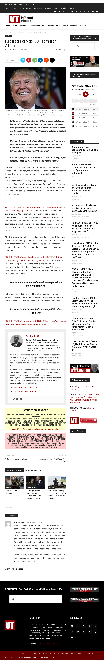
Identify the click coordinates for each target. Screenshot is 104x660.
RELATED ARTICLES (14, 470)
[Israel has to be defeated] (14, 482)
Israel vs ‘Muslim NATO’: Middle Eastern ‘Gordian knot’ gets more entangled (84, 168)
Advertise (63, 8)
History (23, 26)
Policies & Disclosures (32, 429)
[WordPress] (93, 11)
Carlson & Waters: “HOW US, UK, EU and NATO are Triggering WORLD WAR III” (84, 345)
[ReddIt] (46, 60)
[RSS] (76, 11)
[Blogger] (55, 11)
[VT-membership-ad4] (84, 66)
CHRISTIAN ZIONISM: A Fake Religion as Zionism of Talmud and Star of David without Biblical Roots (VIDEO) (84, 324)
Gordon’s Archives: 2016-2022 (25, 391)
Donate (28, 8)
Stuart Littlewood (89, 400)
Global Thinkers (78, 431)
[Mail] (63, 11)
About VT (8, 8)
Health (15, 26)
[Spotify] (80, 11)
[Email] (52, 60)
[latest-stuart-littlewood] (84, 372)
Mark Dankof (75, 400)
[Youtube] (97, 11)
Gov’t (8, 26)
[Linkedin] (40, 60)
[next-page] (10, 506)
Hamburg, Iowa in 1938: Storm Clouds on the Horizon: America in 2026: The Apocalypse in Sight (85, 302)
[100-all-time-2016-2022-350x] (84, 602)
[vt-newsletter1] (84, 423)
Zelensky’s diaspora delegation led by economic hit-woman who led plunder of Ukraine (34, 496)
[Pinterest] (28, 60)
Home (7, 32)
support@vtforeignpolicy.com (51, 643)
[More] (58, 60)
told (19, 187)
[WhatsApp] (34, 60)
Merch (56, 8)
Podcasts (73, 26)
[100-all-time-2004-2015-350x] (84, 591)
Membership (37, 8)
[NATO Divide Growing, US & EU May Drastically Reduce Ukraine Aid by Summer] (57, 482)
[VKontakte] (89, 11)
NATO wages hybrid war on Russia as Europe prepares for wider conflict (84, 189)
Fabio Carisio (93, 394)
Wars (58, 26)
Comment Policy (51, 429)
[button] (96, 26)
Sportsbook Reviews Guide (33, 658)
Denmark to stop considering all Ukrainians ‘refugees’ (85, 150)
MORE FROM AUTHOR (34, 470)
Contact (71, 8)
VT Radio (83, 26)
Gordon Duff (11, 50)
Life (43, 26)
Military (50, 26)
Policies (21, 8)
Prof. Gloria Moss (88, 397)
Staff (15, 8)
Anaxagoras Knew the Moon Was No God (52, 460)
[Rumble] (72, 11)
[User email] (21, 399)
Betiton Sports (49, 658)
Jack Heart (75, 397)
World (65, 26)
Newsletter (47, 8)
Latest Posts (77, 142)
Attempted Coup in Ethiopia (16, 459)
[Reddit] (68, 11)
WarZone (15, 32)
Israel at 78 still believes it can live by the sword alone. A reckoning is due (85, 208)
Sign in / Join (30, 4)
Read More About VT (43, 638)
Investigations (34, 26)
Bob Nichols (75, 402)
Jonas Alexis (83, 386)
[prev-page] (6, 506)
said (49, 217)
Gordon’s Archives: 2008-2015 (26, 387)
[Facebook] (59, 11)
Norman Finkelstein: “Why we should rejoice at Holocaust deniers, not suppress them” (85, 227)
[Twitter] (84, 11)
